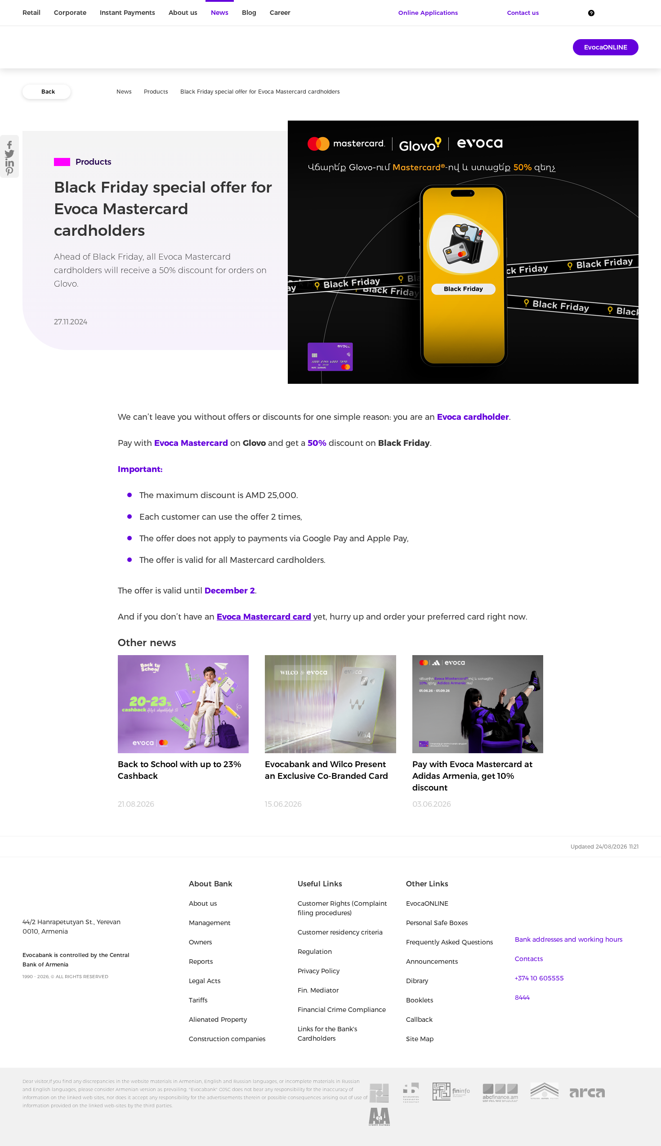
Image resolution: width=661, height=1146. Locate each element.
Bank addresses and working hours (568, 939)
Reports (201, 961)
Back (48, 91)
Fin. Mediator (318, 990)
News (219, 13)
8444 (522, 997)
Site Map (419, 1039)
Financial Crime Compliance (342, 1010)
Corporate (70, 13)
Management (210, 923)
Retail (31, 13)
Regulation (315, 952)
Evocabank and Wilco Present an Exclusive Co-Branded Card (326, 770)
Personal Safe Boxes (437, 923)
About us (183, 13)
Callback (419, 1020)
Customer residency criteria (340, 932)
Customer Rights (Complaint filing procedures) (342, 908)
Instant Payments (127, 13)
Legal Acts (204, 981)
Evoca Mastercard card (264, 617)
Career (280, 13)
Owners (200, 942)
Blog (249, 13)
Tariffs (198, 1000)
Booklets (419, 1000)
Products (156, 91)
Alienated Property (218, 1020)
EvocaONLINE (605, 47)
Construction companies (227, 1039)
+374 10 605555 (539, 978)
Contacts (529, 959)
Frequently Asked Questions (449, 942)
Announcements (432, 961)
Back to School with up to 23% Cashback (179, 770)
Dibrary (417, 981)
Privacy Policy (318, 971)
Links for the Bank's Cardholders (327, 1034)
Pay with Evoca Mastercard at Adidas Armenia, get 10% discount (472, 776)
